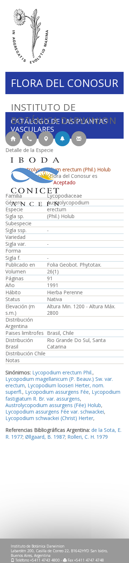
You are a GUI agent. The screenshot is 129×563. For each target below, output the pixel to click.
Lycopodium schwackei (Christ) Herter (49, 418)
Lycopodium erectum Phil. (62, 372)
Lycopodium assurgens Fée (57, 391)
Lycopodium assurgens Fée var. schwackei (54, 411)
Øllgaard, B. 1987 (45, 436)
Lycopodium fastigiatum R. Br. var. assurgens (62, 395)
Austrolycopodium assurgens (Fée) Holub (53, 405)
